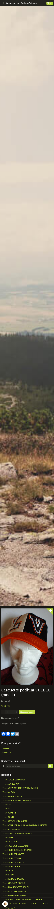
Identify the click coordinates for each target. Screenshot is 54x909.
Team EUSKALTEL (10, 871)
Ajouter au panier (27, 712)
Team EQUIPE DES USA (12, 858)
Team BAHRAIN (9, 792)
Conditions (7, 752)
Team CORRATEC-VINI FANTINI (15, 821)
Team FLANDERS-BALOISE (13, 879)
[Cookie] (5, 904)
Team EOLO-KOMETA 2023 (13, 842)
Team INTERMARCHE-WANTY (14, 895)
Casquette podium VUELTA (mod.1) (14, 723)
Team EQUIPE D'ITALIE (11, 867)
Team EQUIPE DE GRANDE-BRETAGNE (18, 850)
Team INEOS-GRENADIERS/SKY (15, 891)
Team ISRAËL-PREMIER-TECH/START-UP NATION (22, 900)
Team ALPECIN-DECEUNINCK (14, 780)
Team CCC (7, 809)
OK (50, 766)
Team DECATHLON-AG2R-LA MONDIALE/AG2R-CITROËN (25, 825)
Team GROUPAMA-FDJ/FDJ (14, 883)
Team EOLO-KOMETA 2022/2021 (16, 846)
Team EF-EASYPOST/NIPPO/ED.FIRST (18, 834)
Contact (6, 748)
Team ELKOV (8, 838)
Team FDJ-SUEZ (9, 875)
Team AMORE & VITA (11, 784)
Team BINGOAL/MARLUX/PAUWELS (17, 800)
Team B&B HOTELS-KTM (12, 796)
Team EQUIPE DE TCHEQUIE (13, 862)
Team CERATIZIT (9, 813)
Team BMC (7, 805)
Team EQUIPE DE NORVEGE (13, 854)
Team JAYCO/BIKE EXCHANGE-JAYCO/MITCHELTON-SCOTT (27, 904)
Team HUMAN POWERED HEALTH (16, 887)
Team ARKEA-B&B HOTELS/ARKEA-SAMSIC (20, 788)
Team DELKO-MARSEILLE (13, 829)
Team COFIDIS (8, 817)
